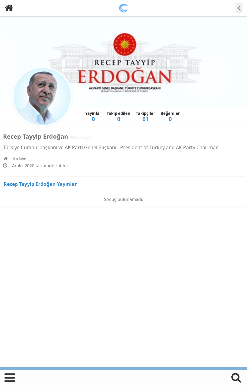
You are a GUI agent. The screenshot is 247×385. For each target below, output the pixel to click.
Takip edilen (118, 116)
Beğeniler (170, 116)
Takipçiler (145, 116)
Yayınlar (93, 116)
